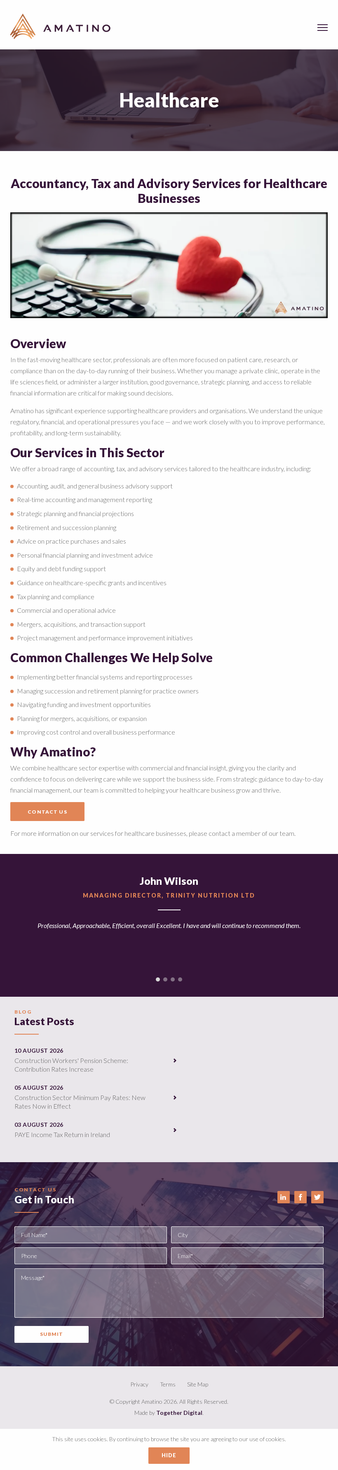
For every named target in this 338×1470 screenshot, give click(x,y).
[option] (169, 919)
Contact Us (47, 812)
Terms (168, 1384)
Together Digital (179, 1412)
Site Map (197, 1384)
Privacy (139, 1384)
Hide (169, 1455)
